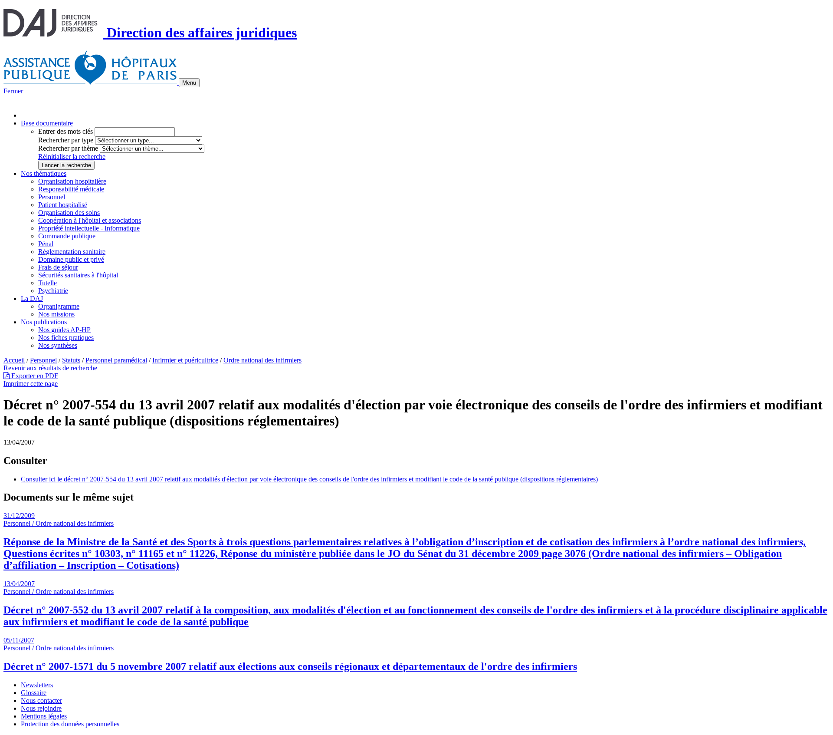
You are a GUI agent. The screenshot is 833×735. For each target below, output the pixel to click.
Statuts (71, 360)
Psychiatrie (53, 290)
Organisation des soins (69, 212)
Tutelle (47, 283)
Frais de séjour (58, 267)
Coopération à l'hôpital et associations (89, 220)
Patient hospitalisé (62, 204)
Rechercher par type (65, 140)
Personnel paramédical (116, 360)
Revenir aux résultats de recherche (50, 368)
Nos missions (56, 314)
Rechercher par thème (68, 148)
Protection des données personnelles (70, 724)
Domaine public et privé (71, 259)
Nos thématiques (43, 173)
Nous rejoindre (41, 708)
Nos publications (44, 322)
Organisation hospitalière (72, 181)
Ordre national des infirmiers (262, 360)
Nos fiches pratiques (66, 337)
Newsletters (37, 685)
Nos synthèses (57, 345)
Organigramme (58, 306)
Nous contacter (41, 700)
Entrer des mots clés (65, 131)
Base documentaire (47, 123)
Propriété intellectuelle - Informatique (89, 228)
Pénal (45, 243)
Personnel (51, 197)
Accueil (14, 360)
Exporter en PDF (34, 375)
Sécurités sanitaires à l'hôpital (78, 275)
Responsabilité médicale (71, 189)
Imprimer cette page (30, 383)
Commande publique (66, 236)
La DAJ (32, 298)
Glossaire (33, 692)
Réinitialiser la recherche (71, 156)
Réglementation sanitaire (71, 251)
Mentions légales (44, 716)
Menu (189, 82)
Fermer (13, 91)
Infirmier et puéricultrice (185, 360)
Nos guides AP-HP (64, 329)
